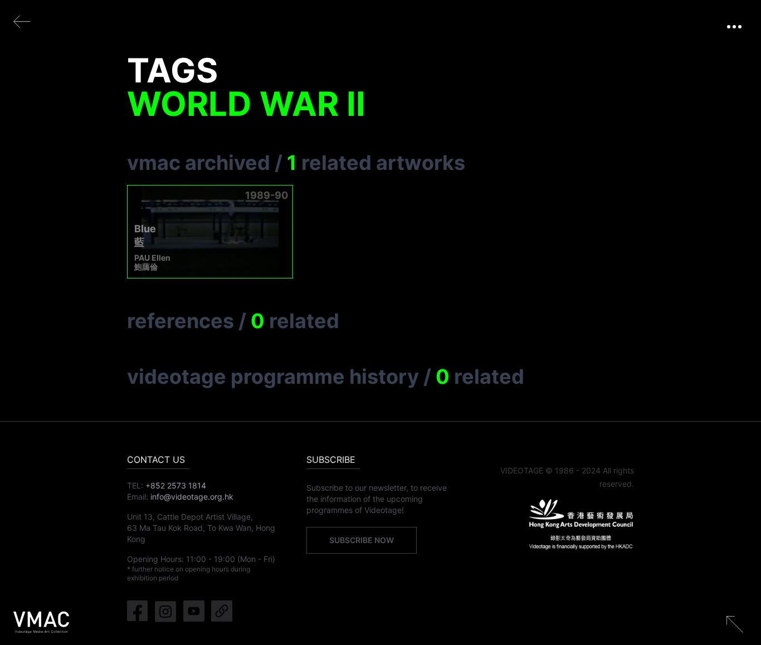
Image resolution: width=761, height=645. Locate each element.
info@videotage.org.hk (191, 496)
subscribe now (361, 540)
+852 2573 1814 (175, 485)
